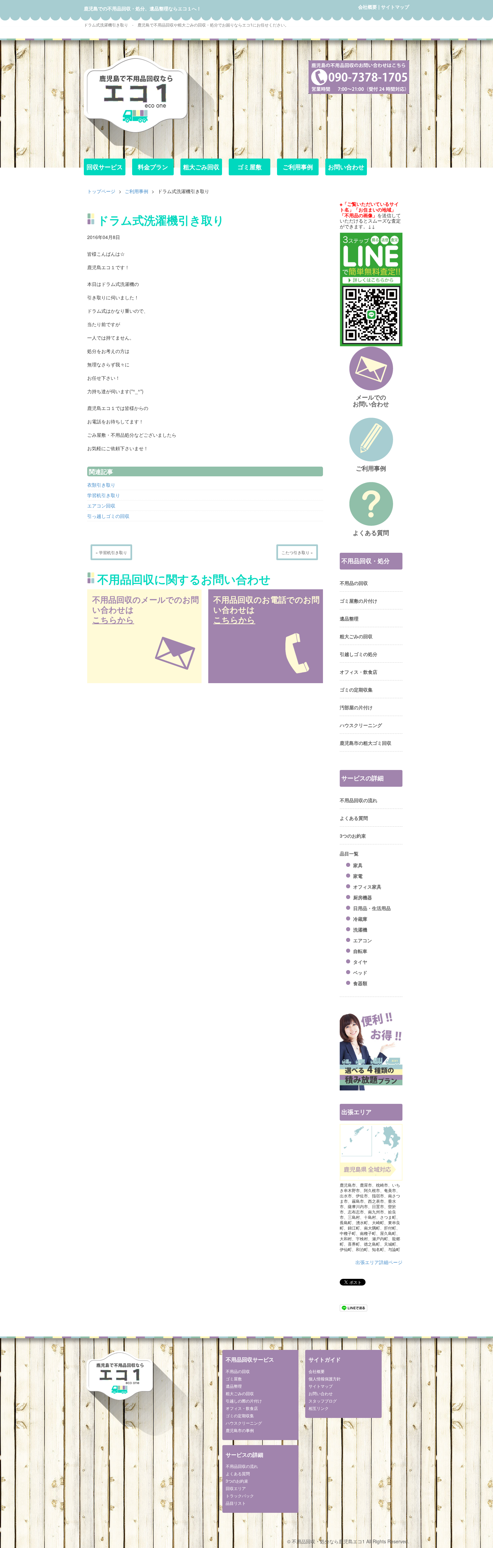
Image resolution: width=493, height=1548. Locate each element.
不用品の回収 (354, 583)
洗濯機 (360, 929)
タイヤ (360, 961)
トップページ (101, 191)
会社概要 (367, 6)
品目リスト (236, 1503)
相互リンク (319, 1408)
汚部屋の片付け (356, 707)
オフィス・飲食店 (358, 671)
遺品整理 (349, 618)
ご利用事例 (298, 167)
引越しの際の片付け (244, 1401)
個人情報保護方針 (325, 1378)
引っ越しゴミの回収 (108, 516)
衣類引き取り (101, 484)
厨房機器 (362, 897)
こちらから (113, 619)
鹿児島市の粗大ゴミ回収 (365, 742)
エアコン (362, 940)
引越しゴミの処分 (358, 654)
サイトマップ (395, 6)
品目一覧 (349, 853)
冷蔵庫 (360, 918)
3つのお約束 (353, 835)
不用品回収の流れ (358, 800)
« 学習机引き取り (111, 552)
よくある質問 (354, 818)
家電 (358, 876)
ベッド (360, 972)
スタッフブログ (323, 1401)
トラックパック (240, 1495)
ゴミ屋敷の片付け (358, 600)
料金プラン (153, 167)
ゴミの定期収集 (356, 689)
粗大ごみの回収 (356, 636)
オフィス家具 (367, 886)
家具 (358, 865)
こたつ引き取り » (297, 552)
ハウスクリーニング (361, 725)
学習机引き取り (103, 495)
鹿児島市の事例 (240, 1430)
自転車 (360, 951)
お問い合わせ (346, 167)
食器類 (360, 983)
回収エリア (236, 1488)
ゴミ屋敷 (249, 167)
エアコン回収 (101, 505)
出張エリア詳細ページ (378, 1262)
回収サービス (105, 167)
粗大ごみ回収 (201, 167)
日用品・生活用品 (372, 908)
